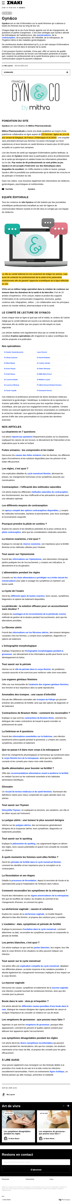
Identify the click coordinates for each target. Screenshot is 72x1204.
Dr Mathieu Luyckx (43, 379)
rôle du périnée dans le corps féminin (33, 669)
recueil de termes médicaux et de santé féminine (28, 791)
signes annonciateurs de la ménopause (49, 895)
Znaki (4, 7)
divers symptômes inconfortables (36, 1043)
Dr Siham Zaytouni (10, 357)
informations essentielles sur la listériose (32, 736)
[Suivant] (68, 1106)
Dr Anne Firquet (9, 368)
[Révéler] (67, 72)
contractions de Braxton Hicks (39, 718)
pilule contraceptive (11, 532)
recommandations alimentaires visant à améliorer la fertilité (39, 773)
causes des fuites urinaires (28, 455)
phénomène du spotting (23, 843)
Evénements (30, 1179)
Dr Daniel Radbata (43, 357)
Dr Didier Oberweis (43, 368)
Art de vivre (12, 7)
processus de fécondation (23, 880)
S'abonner (36, 1169)
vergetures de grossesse (37, 1024)
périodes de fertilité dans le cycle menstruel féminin (36, 862)
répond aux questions (22, 437)
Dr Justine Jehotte (43, 363)
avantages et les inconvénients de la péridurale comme (39, 614)
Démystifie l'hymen (11, 810)
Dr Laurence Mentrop (11, 385)
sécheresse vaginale (34, 914)
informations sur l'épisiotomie (27, 559)
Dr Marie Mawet (9, 363)
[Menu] (3, 3)
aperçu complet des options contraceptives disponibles (31, 510)
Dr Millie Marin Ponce (44, 374)
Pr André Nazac (9, 374)
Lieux (51, 1179)
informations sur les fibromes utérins (30, 632)
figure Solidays (57, 1071)
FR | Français (65, 1199)
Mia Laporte (11, 1094)
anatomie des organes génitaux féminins (48, 684)
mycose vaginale (60, 988)
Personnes (5, 1179)
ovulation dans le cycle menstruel (40, 929)
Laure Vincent (42, 352)
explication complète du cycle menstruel (39, 966)
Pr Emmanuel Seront (44, 390)
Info (3, 1196)
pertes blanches (41, 947)
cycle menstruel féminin (39, 473)
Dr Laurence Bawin (11, 379)
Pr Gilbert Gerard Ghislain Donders (49, 385)
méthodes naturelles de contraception (49, 492)
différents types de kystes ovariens (28, 596)
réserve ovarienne (31, 544)
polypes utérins (23, 825)
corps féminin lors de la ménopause (21, 758)
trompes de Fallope (46, 699)
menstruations (44, 35)
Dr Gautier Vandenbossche (13, 352)
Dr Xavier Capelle (10, 390)
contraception (8, 37)
